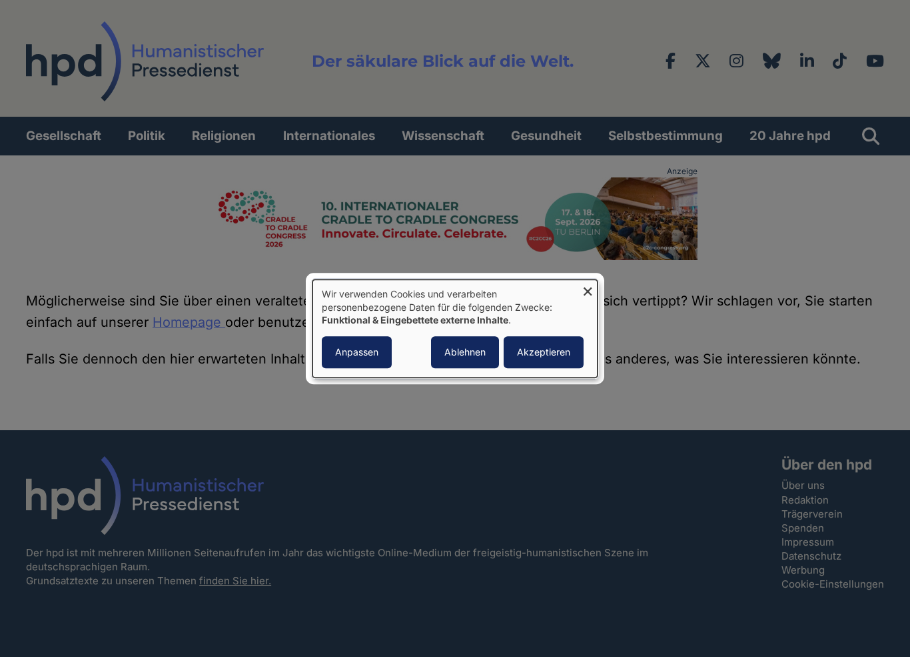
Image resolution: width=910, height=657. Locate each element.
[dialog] (455, 328)
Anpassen (356, 352)
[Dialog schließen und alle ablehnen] (588, 287)
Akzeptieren (543, 352)
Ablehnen (465, 352)
